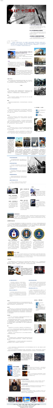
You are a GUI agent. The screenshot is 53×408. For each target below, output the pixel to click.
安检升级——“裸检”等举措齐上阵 (13, 201)
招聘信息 (32, 404)
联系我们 (20, 404)
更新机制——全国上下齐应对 (24, 200)
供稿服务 (26, 404)
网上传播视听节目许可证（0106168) (24, 407)
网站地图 (35, 404)
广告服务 (23, 404)
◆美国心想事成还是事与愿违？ (33, 280)
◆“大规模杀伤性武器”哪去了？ (13, 280)
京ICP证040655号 (31, 407)
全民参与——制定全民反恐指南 (13, 195)
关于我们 (15, 404)
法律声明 (29, 404)
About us (17, 404)
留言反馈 (39, 404)
